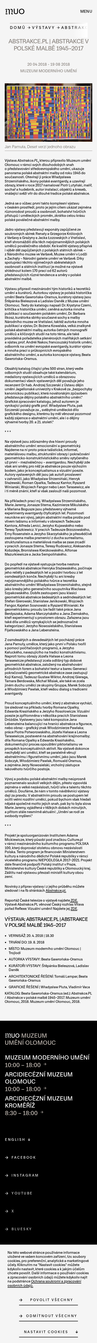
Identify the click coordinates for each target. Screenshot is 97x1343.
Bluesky (22, 1229)
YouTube (22, 1193)
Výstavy (43, 27)
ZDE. (74, 900)
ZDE (74, 909)
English (15, 1139)
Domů (18, 27)
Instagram (25, 1175)
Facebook (24, 1157)
